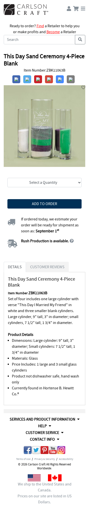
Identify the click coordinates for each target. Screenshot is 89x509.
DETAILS (15, 267)
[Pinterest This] (44, 451)
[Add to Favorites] (83, 87)
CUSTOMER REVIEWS (47, 267)
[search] (80, 39)
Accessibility (66, 459)
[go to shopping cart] (76, 7)
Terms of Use (23, 459)
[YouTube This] (53, 451)
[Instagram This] (61, 451)
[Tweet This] (36, 451)
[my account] (69, 7)
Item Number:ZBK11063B (44, 70)
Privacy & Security (44, 459)
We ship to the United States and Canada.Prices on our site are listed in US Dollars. (45, 493)
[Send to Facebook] (27, 451)
